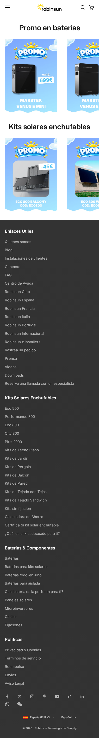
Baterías (12, 558)
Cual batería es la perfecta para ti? (34, 591)
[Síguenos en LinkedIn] (82, 696)
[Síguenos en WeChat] (19, 704)
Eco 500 (12, 408)
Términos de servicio (23, 658)
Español (66, 717)
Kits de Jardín (16, 458)
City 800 (12, 433)
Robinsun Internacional (24, 333)
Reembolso (14, 666)
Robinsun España (19, 300)
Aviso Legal (14, 683)
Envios (10, 675)
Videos (11, 367)
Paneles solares (18, 600)
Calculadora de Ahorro (24, 516)
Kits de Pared (16, 483)
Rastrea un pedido (20, 350)
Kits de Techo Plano (22, 450)
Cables (11, 616)
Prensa (11, 358)
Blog (8, 250)
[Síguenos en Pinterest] (44, 696)
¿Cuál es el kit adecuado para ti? (32, 533)
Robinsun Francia (20, 308)
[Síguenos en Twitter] (19, 696)
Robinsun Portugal (20, 325)
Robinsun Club (17, 291)
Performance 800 (20, 416)
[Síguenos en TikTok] (69, 696)
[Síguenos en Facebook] (7, 696)
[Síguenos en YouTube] (57, 696)
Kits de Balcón (17, 475)
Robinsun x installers (22, 342)
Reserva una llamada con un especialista (39, 383)
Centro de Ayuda (19, 283)
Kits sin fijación (18, 508)
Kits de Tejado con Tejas (26, 491)
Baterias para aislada (22, 583)
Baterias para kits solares (26, 566)
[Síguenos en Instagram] (32, 696)
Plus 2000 (13, 441)
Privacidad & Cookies (23, 650)
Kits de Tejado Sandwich (26, 500)
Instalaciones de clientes (26, 258)
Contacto (12, 266)
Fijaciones (13, 625)
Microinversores (19, 608)
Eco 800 (12, 425)
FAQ (8, 275)
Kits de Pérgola (18, 466)
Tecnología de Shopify (62, 728)
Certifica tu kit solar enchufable (32, 525)
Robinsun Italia (17, 316)
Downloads (14, 375)
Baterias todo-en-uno (23, 575)
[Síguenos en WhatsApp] (7, 704)
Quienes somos (18, 241)
